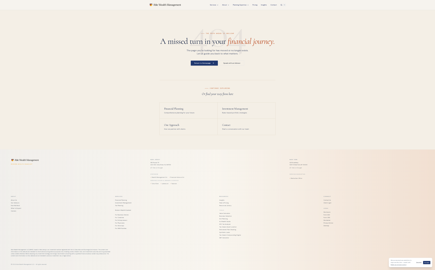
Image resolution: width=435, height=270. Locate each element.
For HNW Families (121, 228)
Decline (419, 262)
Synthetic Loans (224, 232)
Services (213, 5)
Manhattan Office (296, 178)
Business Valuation (225, 216)
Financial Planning (121, 200)
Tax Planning (119, 205)
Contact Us (327, 200)
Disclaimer (327, 220)
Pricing (255, 5)
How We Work (15, 205)
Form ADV (327, 215)
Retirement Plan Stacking (227, 230)
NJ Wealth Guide (224, 221)
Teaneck (174, 184)
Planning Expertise (239, 5)
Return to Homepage (202, 63)
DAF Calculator (224, 238)
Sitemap (326, 226)
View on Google (157, 168)
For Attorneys (119, 226)
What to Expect (16, 208)
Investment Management (123, 203)
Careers (13, 211)
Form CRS (327, 217)
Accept (426, 262)
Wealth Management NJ (159, 177)
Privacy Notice (328, 223)
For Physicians (119, 223)
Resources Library (225, 205)
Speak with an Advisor (231, 63)
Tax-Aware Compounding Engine (230, 235)
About (224, 5)
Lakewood (165, 184)
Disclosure (327, 212)
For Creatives (119, 217)
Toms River (155, 184)
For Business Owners (122, 215)
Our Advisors (15, 203)
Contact (274, 5)
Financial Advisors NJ (177, 177)
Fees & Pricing (224, 203)
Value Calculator (224, 213)
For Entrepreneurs (121, 220)
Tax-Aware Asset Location (228, 227)
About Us (14, 200)
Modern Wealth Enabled (123, 210)
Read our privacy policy (398, 265)
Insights (264, 5)
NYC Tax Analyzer (225, 224)
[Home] (165, 5)
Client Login (327, 203)
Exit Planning (223, 219)
